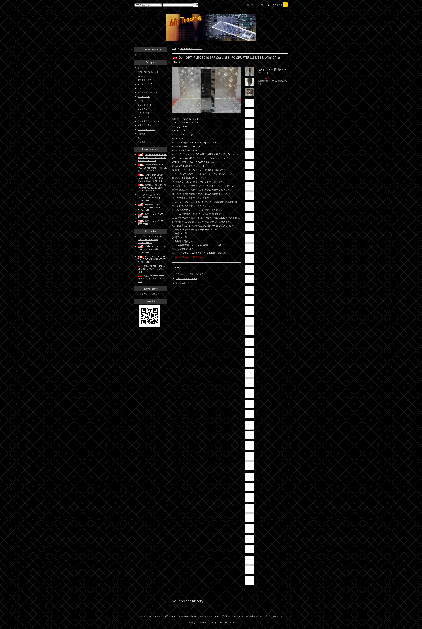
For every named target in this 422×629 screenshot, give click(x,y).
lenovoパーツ (144, 76)
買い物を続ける (182, 283)
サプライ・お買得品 (146, 129)
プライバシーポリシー (188, 616)
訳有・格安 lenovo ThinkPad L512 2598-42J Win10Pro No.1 (149, 197)
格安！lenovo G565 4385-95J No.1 (150, 223)
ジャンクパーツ (144, 104)
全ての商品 (143, 67)
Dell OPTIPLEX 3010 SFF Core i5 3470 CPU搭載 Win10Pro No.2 (152, 249)
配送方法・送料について (233, 616)
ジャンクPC (143, 88)
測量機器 (142, 133)
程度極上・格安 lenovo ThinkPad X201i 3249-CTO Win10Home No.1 (152, 188)
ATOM (279, 616)
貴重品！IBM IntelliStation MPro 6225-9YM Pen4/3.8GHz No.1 (152, 269)
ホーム (143, 616)
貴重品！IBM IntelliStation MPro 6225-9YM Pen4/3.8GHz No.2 (152, 278)
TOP (174, 48)
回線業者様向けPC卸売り (149, 121)
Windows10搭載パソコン (191, 48)
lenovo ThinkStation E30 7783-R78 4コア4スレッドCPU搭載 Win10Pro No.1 (152, 167)
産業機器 (142, 141)
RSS (273, 616)
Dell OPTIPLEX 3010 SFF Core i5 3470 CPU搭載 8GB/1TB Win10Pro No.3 (152, 259)
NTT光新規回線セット (147, 92)
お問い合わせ (170, 616)
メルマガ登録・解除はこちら (150, 294)
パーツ (141, 100)
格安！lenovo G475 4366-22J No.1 (150, 215)
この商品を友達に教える (186, 278)
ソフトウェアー (144, 108)
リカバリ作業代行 (145, 113)
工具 (140, 137)
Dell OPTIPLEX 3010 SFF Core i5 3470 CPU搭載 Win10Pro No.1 (151, 239)
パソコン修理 (144, 117)
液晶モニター (144, 96)
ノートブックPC (145, 84)
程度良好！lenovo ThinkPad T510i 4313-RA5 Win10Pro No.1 (149, 207)
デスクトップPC (145, 80)
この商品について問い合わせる (189, 274)
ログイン (138, 55)
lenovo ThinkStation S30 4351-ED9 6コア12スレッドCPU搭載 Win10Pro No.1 (152, 157)
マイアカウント (257, 4)
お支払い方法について (210, 616)
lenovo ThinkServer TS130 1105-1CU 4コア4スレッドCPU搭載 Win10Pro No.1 (152, 177)
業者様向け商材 (144, 125)
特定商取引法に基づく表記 (258, 616)
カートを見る (278, 4)
